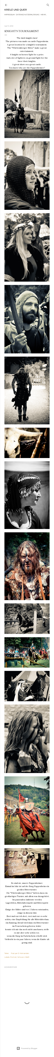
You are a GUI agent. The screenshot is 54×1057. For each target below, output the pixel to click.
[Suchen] (48, 4)
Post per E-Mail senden (20, 953)
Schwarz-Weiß (23, 957)
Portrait (13, 957)
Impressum (9, 14)
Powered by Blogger (29, 1048)
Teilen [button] (6, 953)
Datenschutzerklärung (27, 14)
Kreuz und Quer (15, 9)
